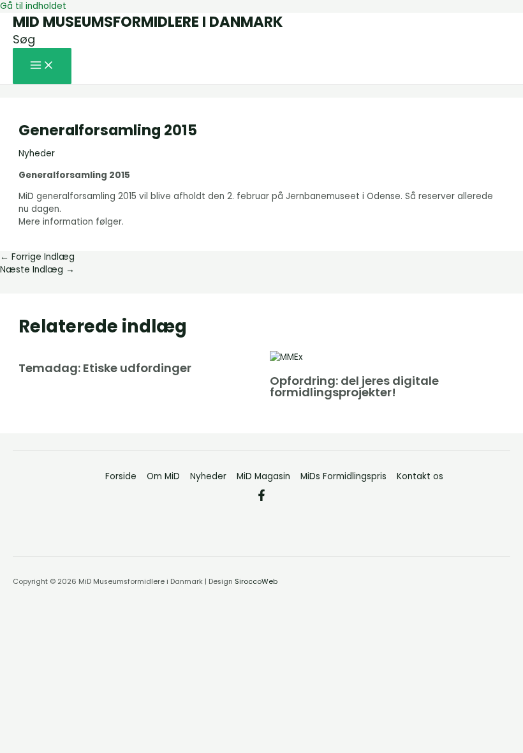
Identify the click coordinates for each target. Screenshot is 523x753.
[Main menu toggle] (42, 66)
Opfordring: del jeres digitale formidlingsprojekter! (354, 386)
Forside (120, 476)
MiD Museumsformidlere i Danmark (148, 21)
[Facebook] (261, 498)
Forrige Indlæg (37, 257)
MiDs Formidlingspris (343, 476)
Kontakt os (420, 476)
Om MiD (163, 476)
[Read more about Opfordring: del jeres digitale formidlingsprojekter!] (286, 357)
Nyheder (36, 153)
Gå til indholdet (33, 6)
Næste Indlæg (37, 270)
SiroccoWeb (256, 581)
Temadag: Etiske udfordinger (104, 368)
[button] (24, 39)
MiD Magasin (263, 476)
